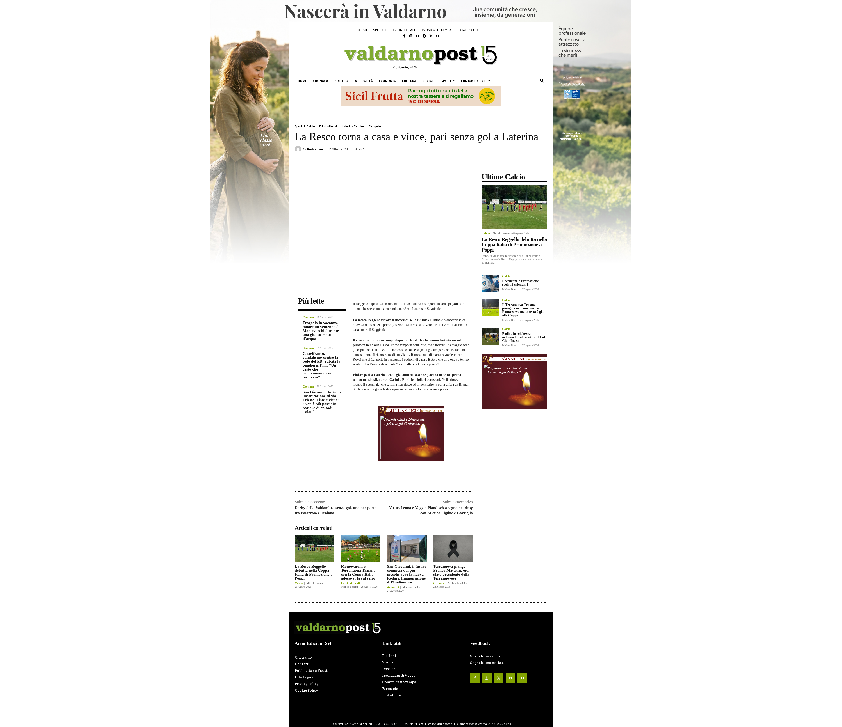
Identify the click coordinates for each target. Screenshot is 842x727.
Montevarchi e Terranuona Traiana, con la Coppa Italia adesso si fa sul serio (358, 572)
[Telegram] (424, 36)
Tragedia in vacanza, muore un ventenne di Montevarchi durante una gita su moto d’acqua (321, 331)
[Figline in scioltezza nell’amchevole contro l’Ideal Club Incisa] (490, 336)
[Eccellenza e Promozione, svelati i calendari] (490, 283)
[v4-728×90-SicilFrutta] (421, 96)
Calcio (311, 126)
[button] (542, 81)
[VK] (522, 149)
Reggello (375, 126)
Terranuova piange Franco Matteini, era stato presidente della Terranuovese (451, 572)
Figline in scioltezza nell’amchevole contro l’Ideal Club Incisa (523, 337)
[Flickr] (437, 36)
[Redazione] (299, 149)
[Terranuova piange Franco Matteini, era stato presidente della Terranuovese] (453, 548)
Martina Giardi (410, 587)
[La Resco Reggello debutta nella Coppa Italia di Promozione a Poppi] (314, 548)
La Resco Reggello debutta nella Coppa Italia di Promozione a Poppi (313, 572)
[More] (542, 149)
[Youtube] (417, 36)
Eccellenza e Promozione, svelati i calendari (521, 282)
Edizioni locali (328, 126)
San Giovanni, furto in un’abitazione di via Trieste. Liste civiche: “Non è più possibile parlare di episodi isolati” (322, 402)
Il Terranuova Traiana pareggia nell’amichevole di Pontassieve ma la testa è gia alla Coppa (523, 310)
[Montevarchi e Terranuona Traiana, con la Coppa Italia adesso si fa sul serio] (361, 548)
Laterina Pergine (353, 126)
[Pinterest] (512, 149)
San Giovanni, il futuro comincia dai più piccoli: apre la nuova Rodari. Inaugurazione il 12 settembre (406, 574)
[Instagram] (411, 36)
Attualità (393, 587)
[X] (502, 149)
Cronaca (308, 317)
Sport (298, 126)
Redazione (315, 149)
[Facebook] (404, 36)
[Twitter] (431, 36)
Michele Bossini (315, 583)
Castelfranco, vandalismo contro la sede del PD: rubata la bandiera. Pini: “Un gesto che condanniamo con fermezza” (321, 365)
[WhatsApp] (532, 149)
